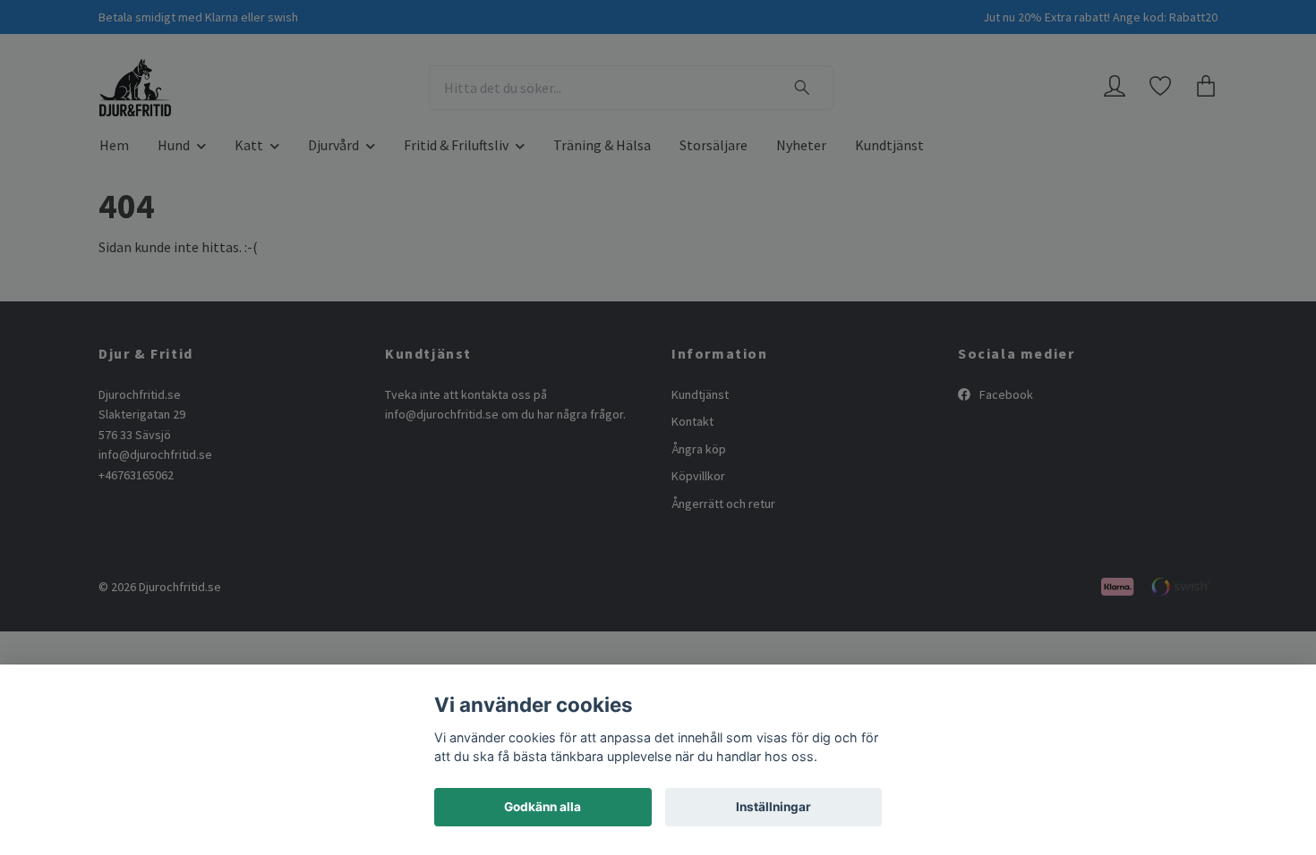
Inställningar (773, 807)
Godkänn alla (542, 807)
